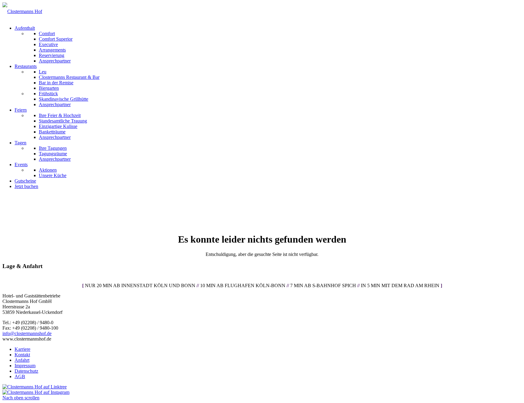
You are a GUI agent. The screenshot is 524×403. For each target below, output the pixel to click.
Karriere (22, 349)
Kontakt (22, 354)
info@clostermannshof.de (27, 333)
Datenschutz (26, 371)
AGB (20, 376)
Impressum (25, 365)
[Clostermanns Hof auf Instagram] (35, 392)
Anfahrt (22, 360)
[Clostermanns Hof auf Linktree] (34, 386)
